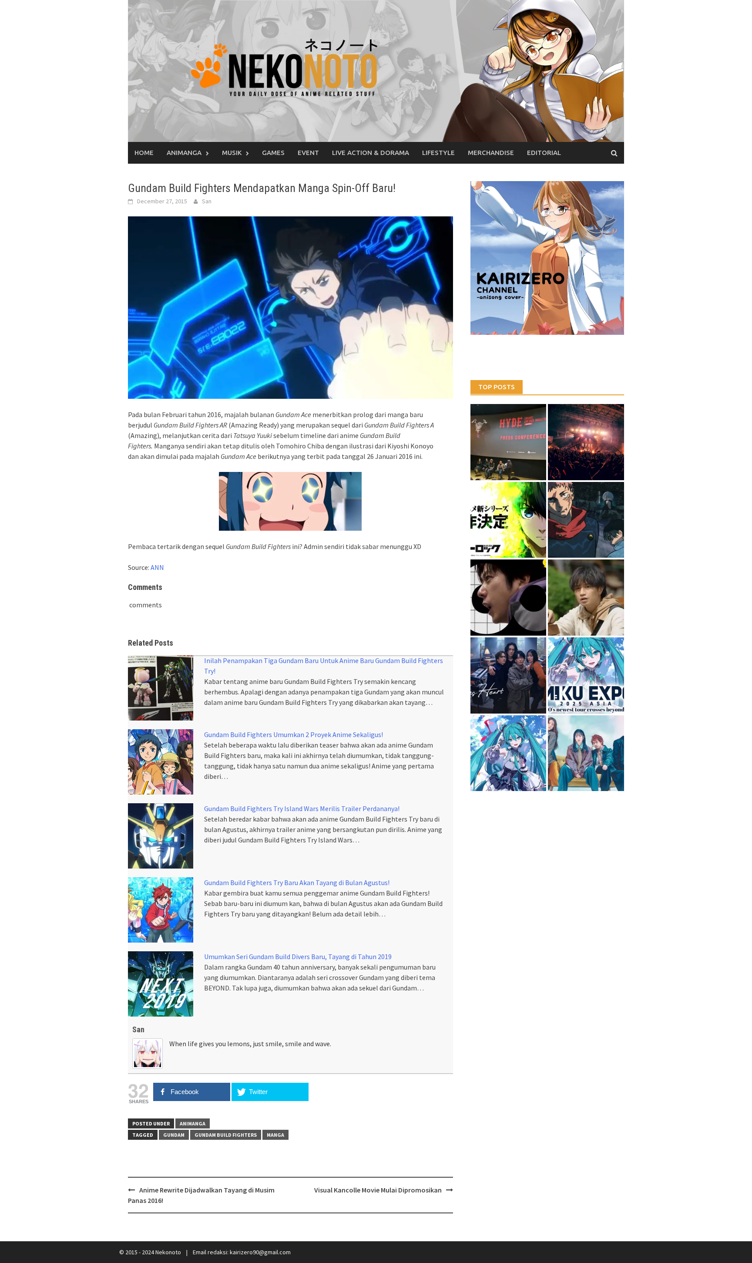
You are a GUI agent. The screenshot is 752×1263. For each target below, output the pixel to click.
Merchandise (491, 152)
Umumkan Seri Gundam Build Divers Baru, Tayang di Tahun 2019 (298, 956)
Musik (232, 152)
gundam (174, 1135)
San (207, 201)
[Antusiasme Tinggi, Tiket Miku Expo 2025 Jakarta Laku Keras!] (586, 675)
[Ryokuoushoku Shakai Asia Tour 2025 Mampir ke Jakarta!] (586, 753)
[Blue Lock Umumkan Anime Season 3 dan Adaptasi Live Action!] (508, 520)
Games (273, 152)
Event (308, 152)
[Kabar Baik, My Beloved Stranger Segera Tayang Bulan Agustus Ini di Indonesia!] (586, 597)
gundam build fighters (226, 1135)
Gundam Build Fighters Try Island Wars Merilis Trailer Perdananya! (302, 808)
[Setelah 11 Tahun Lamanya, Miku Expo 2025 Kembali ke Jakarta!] (508, 753)
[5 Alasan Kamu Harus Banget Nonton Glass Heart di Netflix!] (508, 675)
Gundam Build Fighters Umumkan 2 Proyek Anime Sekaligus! (293, 734)
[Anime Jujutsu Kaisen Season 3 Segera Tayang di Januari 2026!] (586, 520)
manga (275, 1135)
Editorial (544, 152)
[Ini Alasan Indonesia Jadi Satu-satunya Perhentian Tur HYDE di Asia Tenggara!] (508, 442)
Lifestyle (438, 152)
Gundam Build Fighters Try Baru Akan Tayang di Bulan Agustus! (296, 882)
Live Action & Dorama (370, 152)
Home (144, 152)
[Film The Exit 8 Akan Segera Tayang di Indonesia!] (508, 597)
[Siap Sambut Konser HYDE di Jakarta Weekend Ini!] (586, 442)
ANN (157, 567)
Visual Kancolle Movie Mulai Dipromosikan (378, 1190)
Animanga (184, 152)
